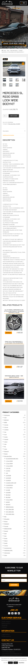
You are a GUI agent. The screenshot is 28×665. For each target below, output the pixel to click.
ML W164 (8, 497)
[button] (23, 64)
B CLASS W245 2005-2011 (12, 458)
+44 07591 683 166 (8, 652)
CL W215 (8, 470)
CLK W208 (8, 475)
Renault (6, 531)
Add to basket (13, 115)
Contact (4, 627)
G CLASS (8, 490)
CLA (7, 473)
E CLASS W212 (9, 485)
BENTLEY (6, 420)
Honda (5, 437)
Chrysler (6, 424)
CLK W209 (8, 478)
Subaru (6, 540)
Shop (8, 50)
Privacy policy (6, 636)
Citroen (6, 427)
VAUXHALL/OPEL (8, 550)
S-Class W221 (9, 499)
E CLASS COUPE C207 (11, 482)
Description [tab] (6, 131)
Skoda (5, 538)
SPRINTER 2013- (10, 507)
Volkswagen (7, 552)
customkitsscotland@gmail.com (12, 654)
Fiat (5, 432)
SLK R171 (8, 504)
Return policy (6, 623)
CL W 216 (8, 468)
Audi (5, 417)
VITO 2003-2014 (10, 511)
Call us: (14, 8)
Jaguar (5, 441)
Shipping (4, 625)
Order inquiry (6, 621)
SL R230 (20, 50)
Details (8, 332)
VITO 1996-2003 (10, 509)
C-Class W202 (9, 461)
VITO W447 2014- (10, 514)
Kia (5, 446)
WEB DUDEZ (16, 606)
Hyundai (6, 439)
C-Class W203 (9, 463)
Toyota (6, 545)
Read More (21, 662)
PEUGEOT (6, 523)
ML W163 (8, 495)
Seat (5, 536)
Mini (5, 516)
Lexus (5, 449)
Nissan (5, 521)
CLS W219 (8, 480)
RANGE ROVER (7, 528)
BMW (5, 422)
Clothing (6, 429)
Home (4, 50)
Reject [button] (15, 662)
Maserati (6, 451)
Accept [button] (10, 662)
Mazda (5, 453)
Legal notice (6, 634)
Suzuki (5, 543)
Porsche (6, 526)
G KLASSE (8, 492)
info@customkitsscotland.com (11, 655)
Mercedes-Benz (14, 50)
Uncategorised (7, 548)
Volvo (5, 555)
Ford (5, 434)
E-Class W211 (9, 487)
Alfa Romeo (7, 415)
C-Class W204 (9, 466)
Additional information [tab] (8, 135)
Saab (5, 533)
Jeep (5, 444)
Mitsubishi (6, 519)
